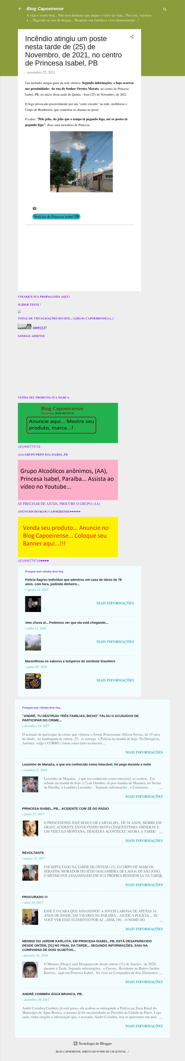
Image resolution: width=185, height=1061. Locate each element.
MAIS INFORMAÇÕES (115, 603)
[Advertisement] (164, 83)
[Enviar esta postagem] (34, 209)
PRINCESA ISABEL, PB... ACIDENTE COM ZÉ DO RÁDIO (65, 808)
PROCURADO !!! (35, 897)
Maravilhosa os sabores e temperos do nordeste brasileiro (70, 661)
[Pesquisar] (165, 9)
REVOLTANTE (33, 853)
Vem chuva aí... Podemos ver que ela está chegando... (66, 622)
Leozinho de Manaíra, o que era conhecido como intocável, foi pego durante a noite (86, 764)
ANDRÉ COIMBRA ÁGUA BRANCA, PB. (52, 994)
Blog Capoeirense (45, 8)
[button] (132, 37)
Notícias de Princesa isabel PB (56, 216)
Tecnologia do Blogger (95, 1043)
